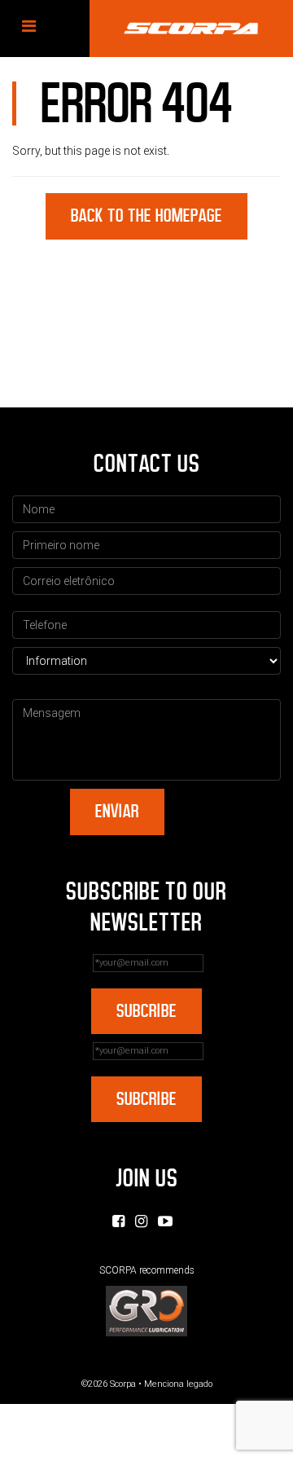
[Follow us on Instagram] (141, 1221)
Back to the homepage (146, 215)
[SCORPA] (191, 28)
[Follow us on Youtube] (165, 1221)
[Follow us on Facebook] (118, 1221)
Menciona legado (178, 1384)
